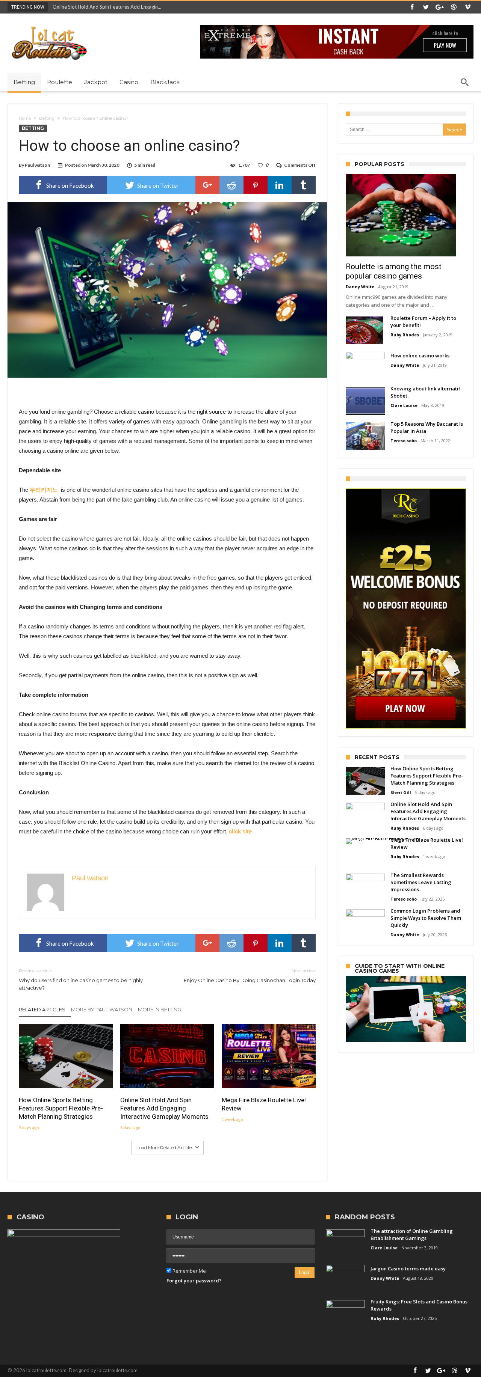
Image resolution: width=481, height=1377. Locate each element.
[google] (207, 185)
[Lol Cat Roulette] (49, 24)
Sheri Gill (400, 792)
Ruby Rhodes (404, 334)
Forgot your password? (194, 1280)
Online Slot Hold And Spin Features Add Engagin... (105, 7)
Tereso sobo (403, 440)
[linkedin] (280, 185)
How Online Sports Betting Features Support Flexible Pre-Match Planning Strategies (61, 1108)
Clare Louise (403, 405)
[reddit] (231, 185)
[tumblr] (304, 185)
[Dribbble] (454, 7)
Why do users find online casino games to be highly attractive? (81, 979)
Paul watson (37, 165)
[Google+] (440, 7)
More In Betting (159, 1009)
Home (25, 118)
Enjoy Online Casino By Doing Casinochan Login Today (250, 975)
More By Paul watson (101, 1009)
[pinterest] (256, 185)
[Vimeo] (467, 7)
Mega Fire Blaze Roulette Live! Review (264, 1104)
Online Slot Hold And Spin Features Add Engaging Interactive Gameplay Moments (164, 1108)
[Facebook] (412, 7)
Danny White (360, 286)
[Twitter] (426, 7)
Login (304, 1272)
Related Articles (42, 1009)
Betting (46, 118)
